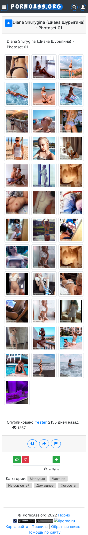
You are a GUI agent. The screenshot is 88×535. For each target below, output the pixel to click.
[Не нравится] (25, 459)
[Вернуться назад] (8, 23)
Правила (40, 526)
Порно (64, 515)
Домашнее (45, 485)
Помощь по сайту (44, 532)
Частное (58, 479)
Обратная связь (65, 526)
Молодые (37, 479)
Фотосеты (68, 485)
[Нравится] (17, 459)
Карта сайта (17, 526)
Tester (41, 422)
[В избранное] (56, 459)
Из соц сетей (18, 485)
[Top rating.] (26, 520)
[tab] (32, 443)
